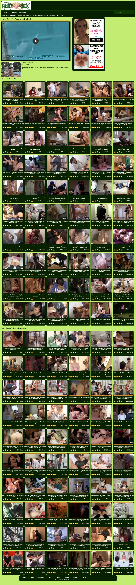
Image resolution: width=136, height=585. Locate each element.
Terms (24, 577)
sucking (66, 67)
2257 (49, 577)
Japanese (30, 62)
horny (36, 67)
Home (5, 12)
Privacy (32, 577)
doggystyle (25, 69)
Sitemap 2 (75, 577)
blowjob (61, 67)
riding (56, 67)
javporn (31, 69)
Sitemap (67, 577)
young (40, 67)
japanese (27, 67)
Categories (14, 12)
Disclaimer (41, 577)
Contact (84, 577)
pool (32, 67)
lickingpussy (50, 67)
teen (44, 67)
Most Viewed (22, 12)
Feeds (58, 577)
